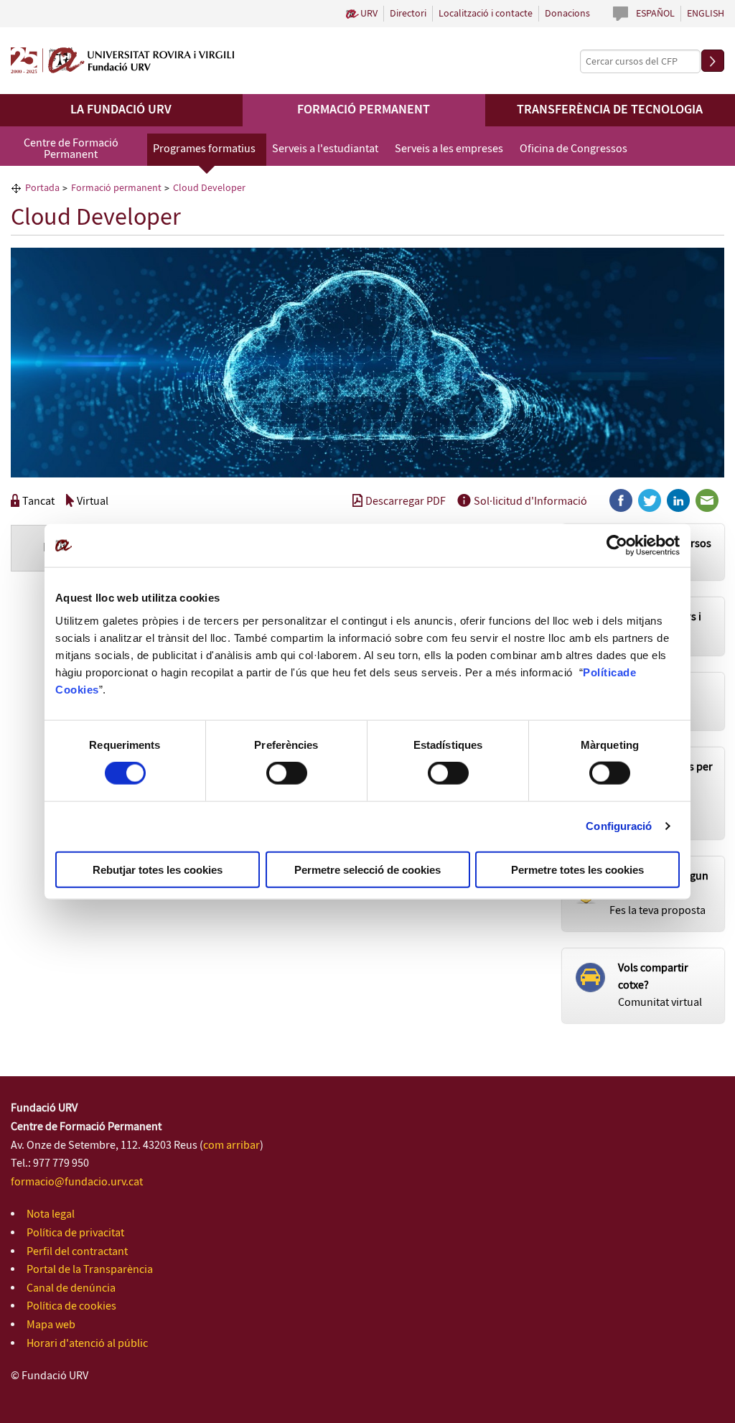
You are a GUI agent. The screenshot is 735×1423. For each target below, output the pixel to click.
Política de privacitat (75, 1233)
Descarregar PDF (405, 501)
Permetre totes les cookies (577, 869)
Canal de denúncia (71, 1288)
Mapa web (51, 1325)
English (705, 13)
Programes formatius (204, 149)
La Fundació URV (121, 109)
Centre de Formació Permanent (71, 149)
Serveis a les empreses (449, 149)
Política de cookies (71, 1306)
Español (655, 13)
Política (603, 672)
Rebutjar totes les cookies (158, 869)
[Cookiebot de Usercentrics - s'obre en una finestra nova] (617, 545)
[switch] (286, 773)
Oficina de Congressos (573, 149)
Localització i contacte (486, 13)
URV (369, 13)
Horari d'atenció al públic (87, 1343)
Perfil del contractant (77, 1251)
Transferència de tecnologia (610, 109)
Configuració (619, 826)
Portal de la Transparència (90, 1269)
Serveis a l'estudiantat (325, 149)
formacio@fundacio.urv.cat (77, 1182)
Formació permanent (363, 109)
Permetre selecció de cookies (367, 869)
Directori (408, 13)
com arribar (231, 1145)
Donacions (567, 13)
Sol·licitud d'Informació (530, 501)
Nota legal (51, 1214)
